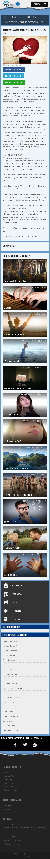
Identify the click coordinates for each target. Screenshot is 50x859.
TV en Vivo (8, 779)
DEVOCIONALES (17, 594)
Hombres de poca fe (10, 646)
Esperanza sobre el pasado (12, 688)
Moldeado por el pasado (11, 716)
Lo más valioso (8, 721)
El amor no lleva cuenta (11, 679)
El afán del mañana (10, 651)
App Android (8, 786)
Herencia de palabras (10, 669)
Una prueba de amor (10, 683)
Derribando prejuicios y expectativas (16, 693)
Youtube (7, 809)
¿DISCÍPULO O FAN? (10, 702)
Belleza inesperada (10, 641)
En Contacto (15, 17)
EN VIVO (37, 4)
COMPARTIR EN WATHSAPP (14, 82)
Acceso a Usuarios (11, 790)
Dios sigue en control (10, 665)
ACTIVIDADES (16, 610)
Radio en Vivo (9, 776)
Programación (9, 783)
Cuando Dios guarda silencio (13, 697)
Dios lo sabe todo (9, 655)
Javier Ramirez (42, 857)
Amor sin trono (8, 712)
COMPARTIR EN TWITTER (13, 75)
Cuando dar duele (9, 726)
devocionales (29, 17)
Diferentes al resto (9, 660)
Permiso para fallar (9, 707)
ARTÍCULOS (16, 619)
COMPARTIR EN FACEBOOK (14, 69)
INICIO (5, 17)
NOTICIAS (15, 602)
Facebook (7, 805)
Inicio (6, 772)
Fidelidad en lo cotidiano (11, 730)
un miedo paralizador (10, 674)
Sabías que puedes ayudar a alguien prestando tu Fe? (23, 22)
